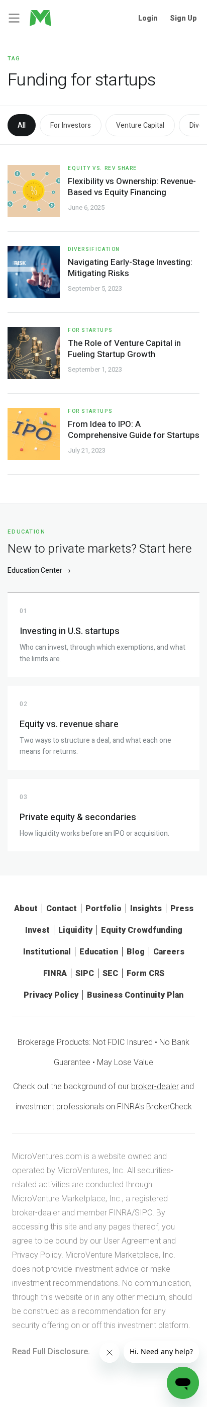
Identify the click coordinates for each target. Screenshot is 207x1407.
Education (98, 951)
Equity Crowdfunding (141, 930)
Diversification (94, 249)
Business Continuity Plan (135, 995)
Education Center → (39, 570)
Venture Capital (140, 125)
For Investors (70, 125)
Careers (168, 951)
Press (181, 908)
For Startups (90, 330)
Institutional (47, 951)
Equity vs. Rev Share (102, 168)
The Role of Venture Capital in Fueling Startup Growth (124, 349)
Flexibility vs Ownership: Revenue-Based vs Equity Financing (132, 187)
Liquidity (75, 930)
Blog (136, 951)
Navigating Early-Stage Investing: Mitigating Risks (130, 268)
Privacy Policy (51, 995)
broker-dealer (155, 1086)
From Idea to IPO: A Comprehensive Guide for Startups (133, 430)
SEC (110, 973)
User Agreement (132, 1241)
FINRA (55, 973)
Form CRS (145, 973)
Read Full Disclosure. (51, 1351)
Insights (146, 908)
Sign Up (183, 18)
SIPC (84, 973)
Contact (61, 908)
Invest (37, 930)
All (22, 125)
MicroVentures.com (47, 1156)
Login (148, 18)
